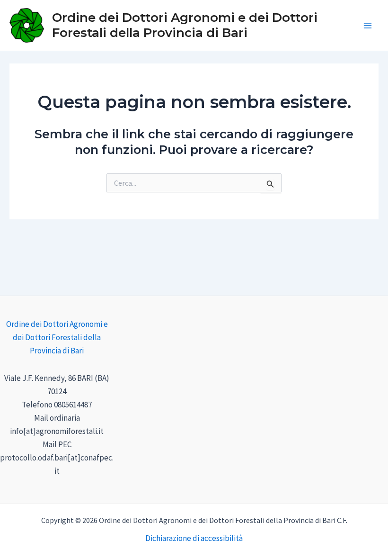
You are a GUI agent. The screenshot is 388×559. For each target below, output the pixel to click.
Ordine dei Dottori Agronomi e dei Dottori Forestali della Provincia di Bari (184, 25)
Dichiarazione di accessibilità (194, 538)
